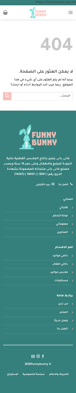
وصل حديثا (61, 320)
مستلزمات (61, 280)
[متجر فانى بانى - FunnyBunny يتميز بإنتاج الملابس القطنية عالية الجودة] (38, 12)
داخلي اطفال (60, 264)
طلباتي (63, 207)
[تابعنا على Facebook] (43, 356)
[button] (70, 12)
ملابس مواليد (59, 272)
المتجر (64, 312)
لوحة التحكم (60, 215)
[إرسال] (7, 96)
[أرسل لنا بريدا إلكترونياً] (33, 356)
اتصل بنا (62, 329)
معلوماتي (62, 224)
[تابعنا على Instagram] (38, 356)
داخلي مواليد (60, 255)
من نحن (63, 304)
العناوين (62, 232)
